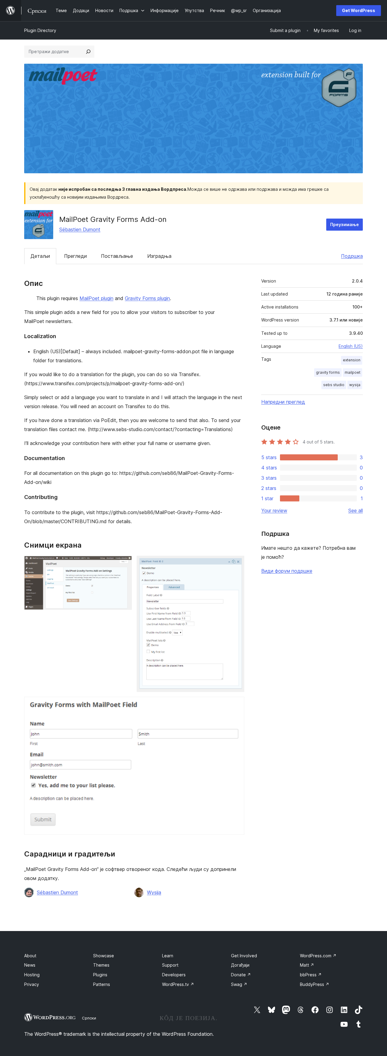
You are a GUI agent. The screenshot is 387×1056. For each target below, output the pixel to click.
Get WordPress (358, 10)
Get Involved (244, 955)
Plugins (100, 974)
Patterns (101, 984)
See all (355, 510)
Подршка (352, 256)
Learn (167, 955)
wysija (354, 384)
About (30, 955)
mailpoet (352, 372)
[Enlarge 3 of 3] (236, 705)
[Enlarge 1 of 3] (124, 564)
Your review (274, 510)
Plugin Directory (40, 30)
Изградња (159, 256)
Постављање (117, 256)
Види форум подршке (286, 571)
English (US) (351, 346)
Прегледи (75, 256)
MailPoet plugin (96, 298)
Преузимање (344, 224)
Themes (101, 965)
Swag (239, 984)
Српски (89, 1018)
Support (170, 965)
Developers (174, 974)
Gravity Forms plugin (147, 298)
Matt (307, 965)
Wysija (154, 892)
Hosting (32, 974)
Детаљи (40, 256)
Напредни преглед (283, 402)
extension (351, 360)
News (29, 965)
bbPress (311, 974)
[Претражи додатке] (88, 52)
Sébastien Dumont (79, 229)
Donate (241, 974)
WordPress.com (318, 955)
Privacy (31, 984)
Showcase (103, 955)
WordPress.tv (178, 984)
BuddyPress (314, 984)
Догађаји (240, 965)
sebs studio (333, 384)
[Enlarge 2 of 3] (236, 564)
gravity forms (328, 372)
